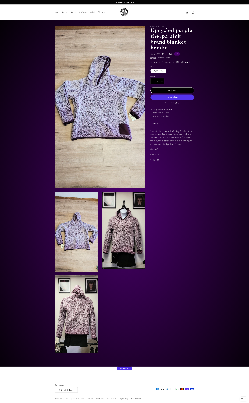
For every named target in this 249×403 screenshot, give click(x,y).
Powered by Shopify (78, 399)
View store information (161, 116)
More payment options (172, 103)
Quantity (153, 76)
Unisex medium (158, 71)
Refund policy (90, 399)
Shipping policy (123, 399)
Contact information (135, 399)
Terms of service (111, 399)
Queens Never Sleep (66, 399)
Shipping (153, 57)
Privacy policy (100, 399)
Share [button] (155, 123)
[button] (64, 12)
